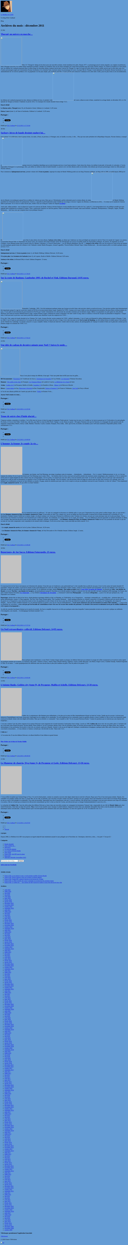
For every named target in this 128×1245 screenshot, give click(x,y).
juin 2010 (7, 1216)
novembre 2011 (9, 1188)
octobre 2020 (8, 1007)
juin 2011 (7, 1196)
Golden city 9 (10, 385)
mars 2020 (7, 1019)
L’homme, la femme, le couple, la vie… (19, 443)
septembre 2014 (9, 1130)
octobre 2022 (8, 967)
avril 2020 (7, 1018)
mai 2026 (7, 895)
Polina (39, 391)
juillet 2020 (7, 1012)
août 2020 (7, 1011)
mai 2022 (7, 975)
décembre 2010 (9, 1206)
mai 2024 (7, 935)
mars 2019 (7, 1039)
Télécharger (4, 1236)
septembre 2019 (9, 1029)
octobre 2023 (8, 947)
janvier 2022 (8, 982)
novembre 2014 (9, 1127)
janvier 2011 (8, 1204)
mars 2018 (7, 1060)
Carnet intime (10, 388)
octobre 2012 (8, 1169)
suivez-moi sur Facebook (8, 865)
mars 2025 (7, 918)
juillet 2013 (7, 1154)
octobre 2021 (8, 987)
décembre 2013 (9, 1146)
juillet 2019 (7, 1033)
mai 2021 (7, 996)
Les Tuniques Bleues (35, 382)
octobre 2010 (8, 1209)
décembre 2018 (9, 1044)
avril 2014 (7, 1139)
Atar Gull (75, 388)
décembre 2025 (9, 903)
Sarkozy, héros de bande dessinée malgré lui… (23, 133)
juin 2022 (7, 974)
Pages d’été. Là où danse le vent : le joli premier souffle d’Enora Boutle (25, 876)
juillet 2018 (7, 1053)
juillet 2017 (7, 1073)
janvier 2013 (8, 1164)
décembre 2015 (9, 1105)
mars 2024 (7, 938)
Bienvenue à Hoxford (25, 388)
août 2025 (7, 910)
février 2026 (8, 900)
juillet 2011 (7, 1194)
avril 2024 (7, 937)
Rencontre (7, 856)
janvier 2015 (8, 1124)
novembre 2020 (9, 1006)
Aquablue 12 (37, 385)
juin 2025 (7, 913)
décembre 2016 (9, 1085)
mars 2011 (7, 1201)
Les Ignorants (65, 379)
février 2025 (8, 920)
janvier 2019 (8, 1043)
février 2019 (8, 1041)
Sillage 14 (57, 385)
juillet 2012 (7, 1174)
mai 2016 (7, 1097)
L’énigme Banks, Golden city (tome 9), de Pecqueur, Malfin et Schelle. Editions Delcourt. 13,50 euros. (49, 685)
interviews (7, 847)
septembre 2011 (9, 1191)
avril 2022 (7, 977)
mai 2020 (7, 1016)
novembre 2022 (9, 965)
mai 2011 (7, 1198)
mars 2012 (7, 1181)
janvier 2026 (8, 901)
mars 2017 (7, 1080)
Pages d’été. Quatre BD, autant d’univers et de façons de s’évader (23, 879)
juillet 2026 (7, 891)
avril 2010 (7, 1220)
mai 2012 (7, 1177)
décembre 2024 (9, 923)
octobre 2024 (8, 927)
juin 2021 (7, 994)
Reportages (16, 379)
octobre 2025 (8, 906)
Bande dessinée (9, 844)
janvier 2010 (8, 1225)
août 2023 (7, 950)
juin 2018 (7, 1055)
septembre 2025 (9, 908)
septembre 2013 (9, 1151)
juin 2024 (7, 933)
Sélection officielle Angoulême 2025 (15, 857)
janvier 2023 (8, 962)
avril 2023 (7, 957)
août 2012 (7, 1172)
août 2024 (7, 930)
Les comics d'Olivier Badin (12, 851)
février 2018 (8, 1061)
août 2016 (7, 1092)
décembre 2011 (8, 1186)
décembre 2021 (9, 984)
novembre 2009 (9, 1228)
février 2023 (8, 960)
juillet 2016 (7, 1093)
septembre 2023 (9, 949)
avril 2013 (7, 1159)
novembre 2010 (9, 1208)
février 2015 (8, 1122)
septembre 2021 (9, 989)
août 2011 (7, 1193)
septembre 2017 (9, 1070)
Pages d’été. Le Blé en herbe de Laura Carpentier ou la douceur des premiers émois (29, 881)
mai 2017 (7, 1076)
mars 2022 (7, 979)
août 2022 (7, 970)
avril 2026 (7, 896)
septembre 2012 (9, 1171)
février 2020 (8, 1021)
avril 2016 (7, 1098)
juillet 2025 (7, 911)
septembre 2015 (9, 1110)
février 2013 (8, 1162)
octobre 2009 (8, 1230)
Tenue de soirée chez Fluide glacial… (18, 416)
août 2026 (7, 890)
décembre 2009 (9, 1226)
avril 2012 (7, 1179)
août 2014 (7, 1132)
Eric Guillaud (11, 125)
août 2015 (7, 1112)
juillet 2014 (7, 1134)
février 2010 (8, 1223)
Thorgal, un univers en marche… (17, 34)
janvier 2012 (8, 1184)
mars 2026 (7, 898)
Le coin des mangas (10, 849)
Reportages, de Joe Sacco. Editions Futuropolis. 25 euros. (28, 552)
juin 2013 (7, 1156)
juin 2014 (7, 1135)
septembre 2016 (9, 1090)
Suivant (6, 829)
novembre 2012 (9, 1167)
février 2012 (8, 1183)
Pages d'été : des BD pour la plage (14, 854)
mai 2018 (7, 1056)
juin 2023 (7, 954)
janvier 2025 (8, 922)
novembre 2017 (9, 1066)
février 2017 (8, 1082)
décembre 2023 (9, 943)
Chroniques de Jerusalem (43, 379)
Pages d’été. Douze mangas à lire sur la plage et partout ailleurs (23, 877)
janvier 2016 (8, 1103)
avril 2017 (7, 1078)
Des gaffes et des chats (14, 382)
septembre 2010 (9, 1211)
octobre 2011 (8, 1189)
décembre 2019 (9, 1024)
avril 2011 (7, 1199)
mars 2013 (7, 1161)
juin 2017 (7, 1075)
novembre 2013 (9, 1147)
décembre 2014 (9, 1125)
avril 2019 (7, 1038)
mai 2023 (7, 955)
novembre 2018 (9, 1046)
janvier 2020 (8, 1023)
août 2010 (7, 1213)
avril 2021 (7, 997)
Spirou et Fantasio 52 (51, 388)
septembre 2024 (9, 928)
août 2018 (7, 1051)
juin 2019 (7, 1034)
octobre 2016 (8, 1088)
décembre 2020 (9, 1004)
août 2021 (7, 991)
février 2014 (8, 1142)
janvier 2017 (8, 1083)
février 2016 (8, 1102)
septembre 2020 (9, 1009)
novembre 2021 (9, 986)
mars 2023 (7, 959)
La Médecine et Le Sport (62, 382)
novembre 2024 (9, 925)
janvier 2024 (8, 942)
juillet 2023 (7, 952)
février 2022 (8, 981)
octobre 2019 (8, 1028)
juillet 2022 (7, 972)
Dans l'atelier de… (9, 846)
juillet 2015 (7, 1114)
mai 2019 (7, 1036)
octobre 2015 (8, 1108)
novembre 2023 (9, 945)
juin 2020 (7, 1014)
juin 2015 (7, 1115)
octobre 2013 (8, 1149)
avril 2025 (7, 917)
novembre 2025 (9, 905)
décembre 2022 (9, 964)
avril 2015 (7, 1119)
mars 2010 (7, 1221)
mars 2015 (7, 1120)
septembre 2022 (9, 969)
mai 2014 (7, 1137)
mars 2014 (7, 1140)
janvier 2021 (8, 1002)
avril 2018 (7, 1058)
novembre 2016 (9, 1087)
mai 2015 (7, 1117)
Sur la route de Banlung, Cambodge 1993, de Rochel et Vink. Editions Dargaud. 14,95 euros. (45, 278)
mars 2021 (7, 999)
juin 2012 (7, 1176)
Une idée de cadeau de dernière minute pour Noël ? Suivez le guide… (34, 345)
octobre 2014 (8, 1129)
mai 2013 (7, 1157)
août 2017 (7, 1071)
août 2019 (7, 1031)
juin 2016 (7, 1095)
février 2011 (8, 1203)
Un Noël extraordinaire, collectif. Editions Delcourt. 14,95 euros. (32, 629)
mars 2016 (7, 1100)
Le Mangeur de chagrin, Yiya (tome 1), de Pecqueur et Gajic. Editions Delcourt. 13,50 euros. (45, 763)
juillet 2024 (7, 932)
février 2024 (8, 940)
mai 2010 (7, 1218)
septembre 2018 (9, 1050)
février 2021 (8, 1001)
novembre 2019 (9, 1026)
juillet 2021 (7, 992)
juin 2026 (7, 893)
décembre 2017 (9, 1065)
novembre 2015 (9, 1107)
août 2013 (7, 1152)
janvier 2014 (8, 1144)
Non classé (7, 852)
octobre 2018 (8, 1048)
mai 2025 (7, 915)
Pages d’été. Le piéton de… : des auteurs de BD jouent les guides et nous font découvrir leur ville (33, 882)
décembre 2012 (9, 1166)
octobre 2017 (8, 1068)
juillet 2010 (7, 1215)
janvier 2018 (8, 1063)
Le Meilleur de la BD (7, 14)
